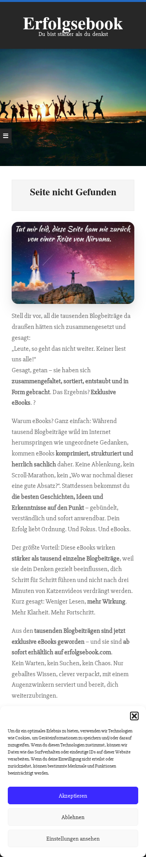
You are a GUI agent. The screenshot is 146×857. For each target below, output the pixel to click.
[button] (134, 716)
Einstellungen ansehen (73, 838)
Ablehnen (73, 817)
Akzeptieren (73, 795)
